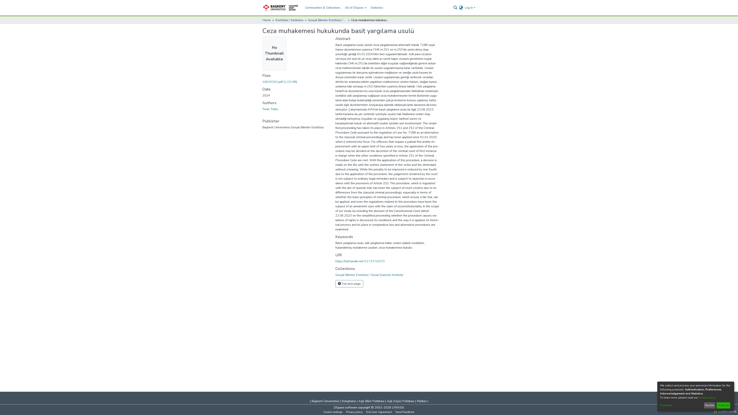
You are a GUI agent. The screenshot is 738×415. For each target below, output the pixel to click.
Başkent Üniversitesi (325, 401)
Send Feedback (405, 412)
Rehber (422, 401)
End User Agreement (379, 412)
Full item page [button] (351, 284)
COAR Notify (727, 411)
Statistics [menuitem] (377, 8)
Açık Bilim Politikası (371, 401)
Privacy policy (354, 412)
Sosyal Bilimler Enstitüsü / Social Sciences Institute (327, 20)
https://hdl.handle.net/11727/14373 (360, 261)
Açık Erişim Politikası (400, 401)
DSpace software (345, 407)
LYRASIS (398, 407)
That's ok (723, 405)
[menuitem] (355, 7)
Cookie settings (333, 412)
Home (267, 20)
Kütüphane (349, 401)
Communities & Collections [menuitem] (322, 8)
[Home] (281, 8)
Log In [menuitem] (469, 8)
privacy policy (707, 397)
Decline (709, 405)
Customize (666, 405)
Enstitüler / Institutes (289, 20)
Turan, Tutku (270, 109)
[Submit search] (455, 7)
